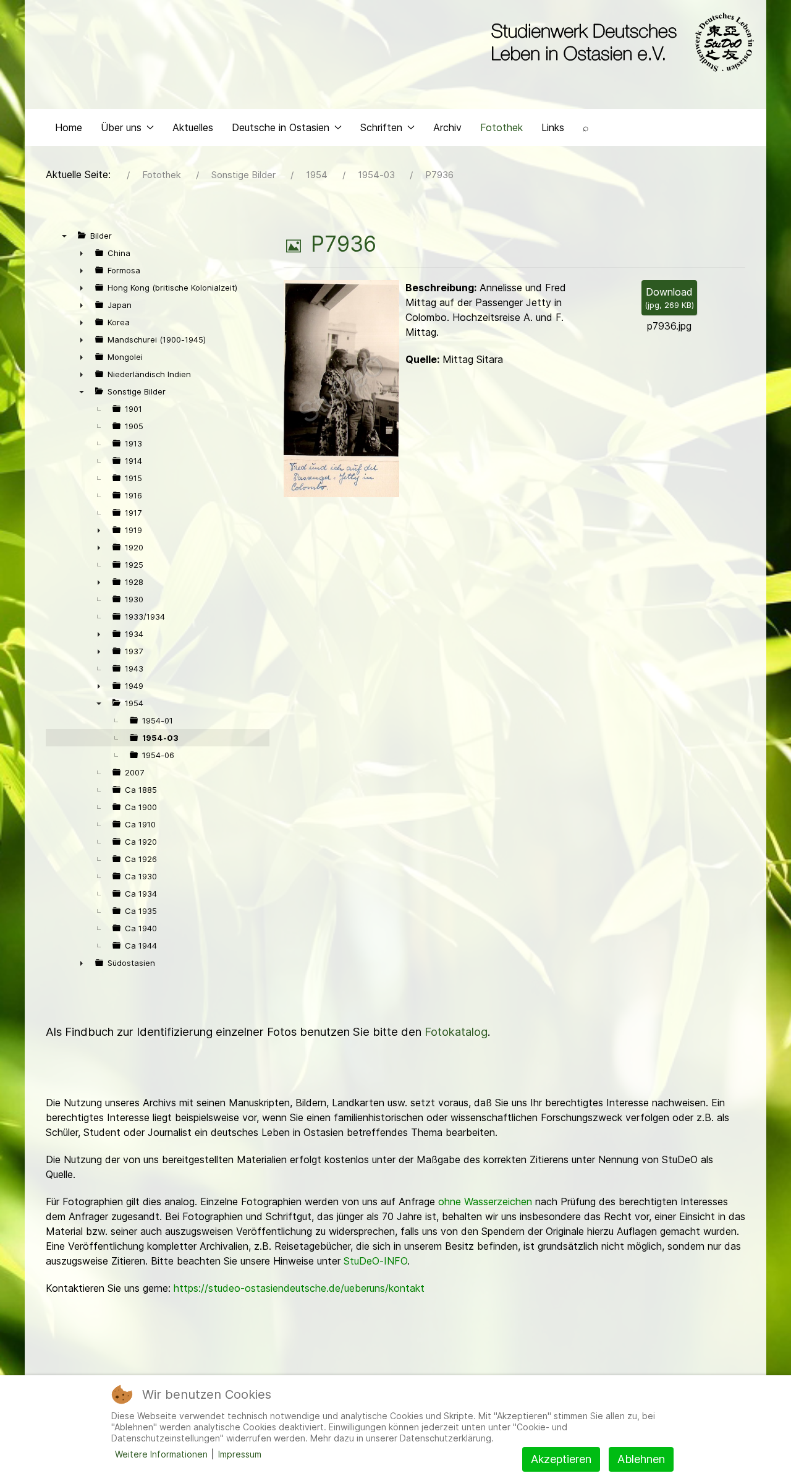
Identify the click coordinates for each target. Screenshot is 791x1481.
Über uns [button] (121, 127)
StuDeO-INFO (375, 1261)
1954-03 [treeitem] (160, 738)
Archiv (447, 127)
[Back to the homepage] (619, 42)
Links (552, 127)
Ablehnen (641, 1459)
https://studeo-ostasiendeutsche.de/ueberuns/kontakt (299, 1288)
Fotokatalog (456, 1032)
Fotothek (501, 127)
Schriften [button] (381, 127)
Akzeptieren (561, 1459)
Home (68, 127)
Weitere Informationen (161, 1454)
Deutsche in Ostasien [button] (280, 127)
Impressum (239, 1454)
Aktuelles (192, 127)
